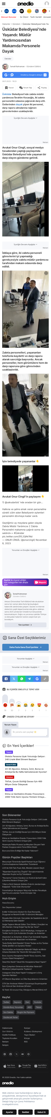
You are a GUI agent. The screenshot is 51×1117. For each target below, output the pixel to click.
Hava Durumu (8, 903)
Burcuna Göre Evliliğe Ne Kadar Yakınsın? (20, 851)
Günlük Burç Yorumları (13, 1007)
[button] (41, 488)
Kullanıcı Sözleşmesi (33, 1031)
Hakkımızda (7, 1028)
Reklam (5, 1042)
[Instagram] (4, 1054)
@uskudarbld (12, 502)
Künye (27, 1038)
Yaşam (9, 752)
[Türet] (37, 11)
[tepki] (5, 705)
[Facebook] (10, 1054)
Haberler (6, 24)
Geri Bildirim (7, 1031)
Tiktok (38, 1007)
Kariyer (27, 1028)
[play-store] (25, 1066)
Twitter (6, 1002)
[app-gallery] (41, 1066)
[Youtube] (22, 1054)
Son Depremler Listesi (11, 907)
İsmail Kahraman (25, 66)
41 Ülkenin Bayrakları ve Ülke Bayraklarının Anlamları (24, 979)
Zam (27, 1002)
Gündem (16, 24)
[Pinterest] (28, 1054)
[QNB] (30, 11)
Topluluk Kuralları (9, 1038)
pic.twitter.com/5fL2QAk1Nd (17, 536)
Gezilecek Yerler (10, 1017)
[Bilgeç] (45, 11)
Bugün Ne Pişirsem (25, 1012)
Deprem (17, 1002)
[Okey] (14, 11)
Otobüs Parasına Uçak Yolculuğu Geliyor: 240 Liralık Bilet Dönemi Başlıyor (25, 758)
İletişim (5, 1045)
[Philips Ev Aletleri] (7, 11)
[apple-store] (9, 1066)
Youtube (37, 1002)
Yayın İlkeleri (29, 1035)
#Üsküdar (19, 533)
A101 (29, 1007)
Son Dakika (8, 1012)
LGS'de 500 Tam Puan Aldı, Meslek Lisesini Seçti (23, 868)
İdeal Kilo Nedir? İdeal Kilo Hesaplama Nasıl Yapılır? (24, 962)
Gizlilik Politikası (9, 1035)
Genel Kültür (11, 765)
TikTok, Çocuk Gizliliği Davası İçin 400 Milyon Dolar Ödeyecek (23, 783)
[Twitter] (16, 1054)
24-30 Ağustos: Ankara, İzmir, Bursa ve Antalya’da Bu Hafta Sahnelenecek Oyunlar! (26, 770)
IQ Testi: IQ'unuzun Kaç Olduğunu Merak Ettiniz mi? (24, 990)
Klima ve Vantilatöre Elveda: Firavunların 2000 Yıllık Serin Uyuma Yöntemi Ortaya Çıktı (24, 795)
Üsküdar (8, 59)
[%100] (22, 11)
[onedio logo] (23, 1083)
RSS (25, 1042)
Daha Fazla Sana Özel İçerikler (23, 647)
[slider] (25, 484)
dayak (19, 104)
